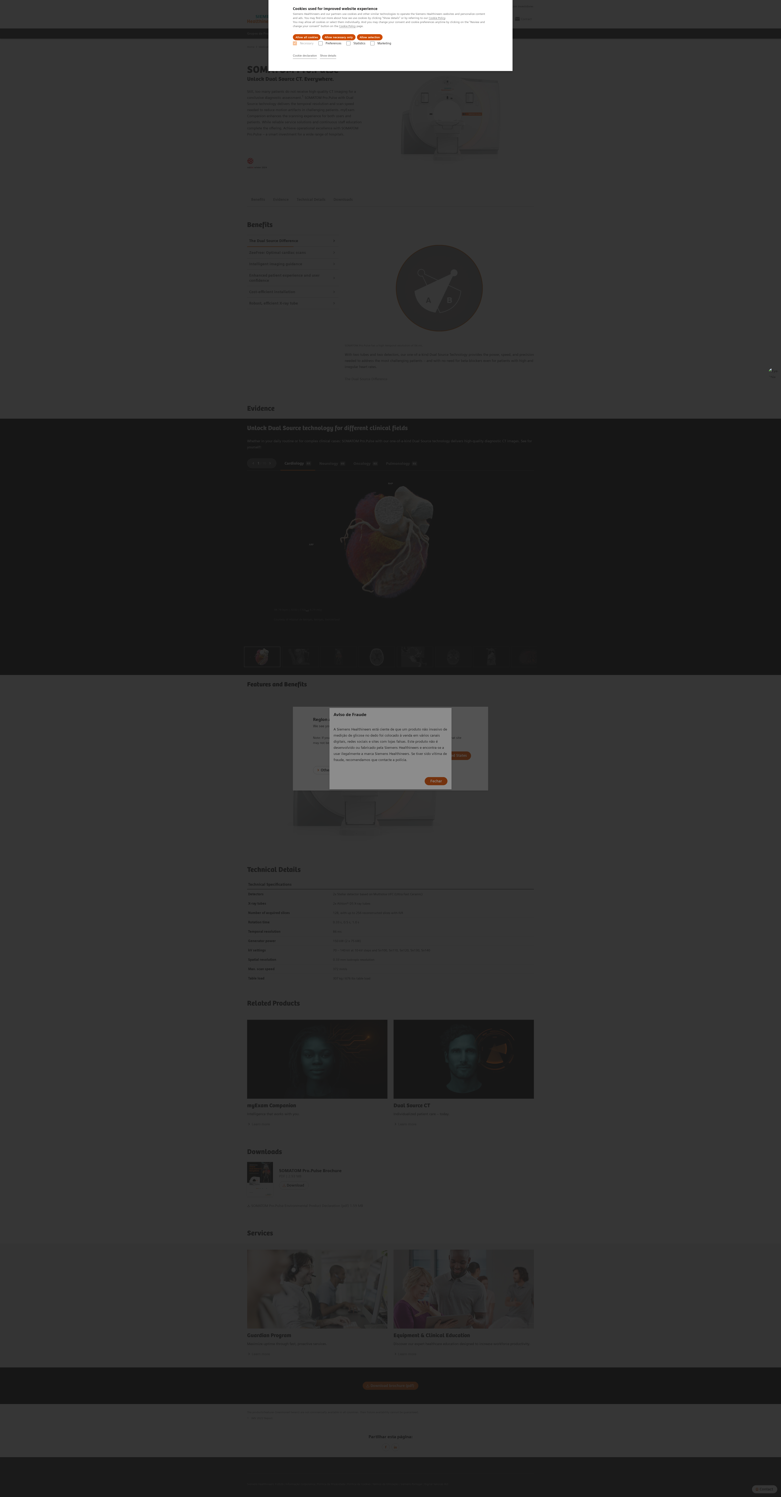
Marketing (384, 43)
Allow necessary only (339, 37)
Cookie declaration (305, 55)
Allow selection (370, 37)
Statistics (359, 43)
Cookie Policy (437, 18)
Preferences (333, 43)
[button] (773, 373)
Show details (328, 55)
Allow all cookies (307, 37)
